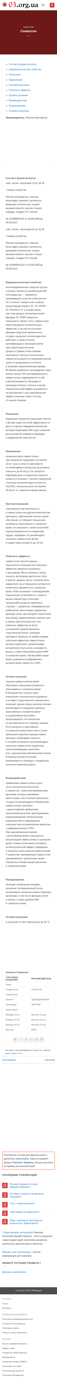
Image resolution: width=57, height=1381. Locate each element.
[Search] (52, 5)
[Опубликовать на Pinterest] (36, 1039)
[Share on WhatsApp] (15, 1039)
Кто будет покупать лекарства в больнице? (27, 1195)
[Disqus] (28, 1105)
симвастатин (16, 1053)
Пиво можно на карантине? (25, 1212)
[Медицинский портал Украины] (20, 5)
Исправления (8, 1357)
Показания (14, 74)
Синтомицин (9, 1060)
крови (7, 1053)
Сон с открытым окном (22, 1203)
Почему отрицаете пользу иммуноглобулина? (24, 1185)
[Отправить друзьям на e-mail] (31, 1039)
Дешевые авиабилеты (14, 1272)
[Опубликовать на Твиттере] (25, 1039)
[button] (43, 5)
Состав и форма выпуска (22, 64)
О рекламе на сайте (12, 1366)
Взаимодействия (18, 100)
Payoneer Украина (22, 1162)
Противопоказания (19, 85)
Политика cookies (10, 1328)
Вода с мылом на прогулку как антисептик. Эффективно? (26, 1221)
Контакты (6, 1308)
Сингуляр (49, 1060)
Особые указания (18, 95)
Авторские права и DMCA (14, 1362)
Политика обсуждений (13, 1375)
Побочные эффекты (20, 90)
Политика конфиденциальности (17, 1319)
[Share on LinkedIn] (41, 1039)
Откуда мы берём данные (14, 1353)
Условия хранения (19, 111)
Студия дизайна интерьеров (17, 1232)
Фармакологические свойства (25, 69)
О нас (5, 1304)
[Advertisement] (30, 143)
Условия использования (13, 1324)
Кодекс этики (8, 1348)
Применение (16, 80)
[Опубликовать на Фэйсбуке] (20, 1039)
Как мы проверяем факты (14, 1344)
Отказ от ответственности (14, 1333)
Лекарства (28, 27)
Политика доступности (13, 1371)
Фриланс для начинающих (16, 1252)
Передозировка (17, 105)
